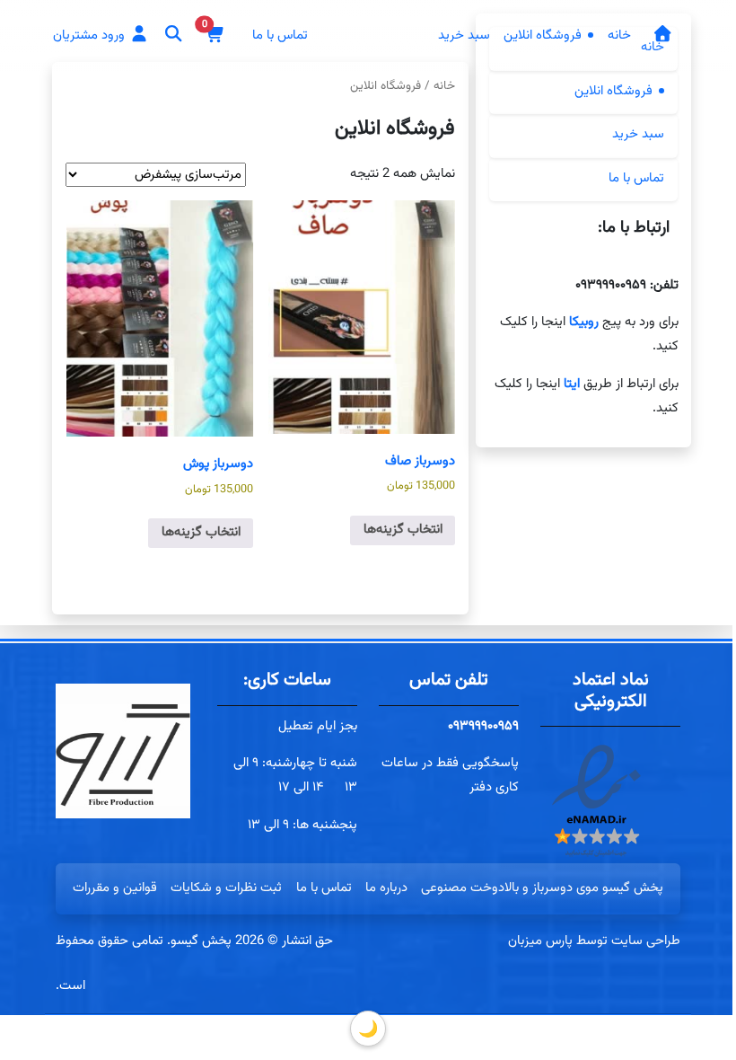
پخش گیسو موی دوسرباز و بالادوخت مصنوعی (542, 888)
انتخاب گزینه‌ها (402, 529)
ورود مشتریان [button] (90, 35)
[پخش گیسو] (662, 36)
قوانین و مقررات (115, 888)
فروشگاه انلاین (543, 35)
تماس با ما (280, 35)
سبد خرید (464, 35)
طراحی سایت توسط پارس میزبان (594, 941)
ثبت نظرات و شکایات (226, 888)
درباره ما (386, 888)
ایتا (569, 384)
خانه (619, 35)
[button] (214, 35)
